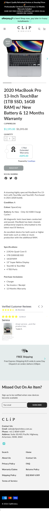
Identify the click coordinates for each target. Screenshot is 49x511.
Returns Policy (32, 469)
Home (28, 452)
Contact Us (31, 458)
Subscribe (37, 405)
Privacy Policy (8, 463)
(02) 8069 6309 (33, 475)
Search (5, 452)
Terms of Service (10, 481)
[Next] (47, 58)
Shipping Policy (9, 475)
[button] (39, 306)
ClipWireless (10, 124)
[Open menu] (4, 29)
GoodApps (31, 161)
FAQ (28, 463)
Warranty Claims (9, 469)
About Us (6, 458)
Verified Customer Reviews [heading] (16, 306)
